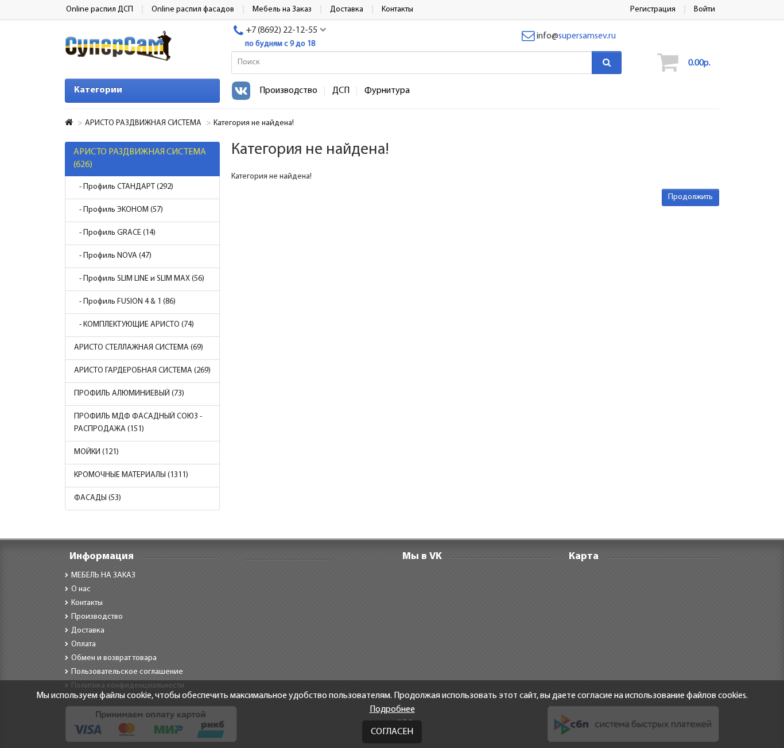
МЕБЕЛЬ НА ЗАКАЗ (103, 575)
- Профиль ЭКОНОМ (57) (118, 210)
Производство (288, 90)
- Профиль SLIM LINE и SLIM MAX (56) (139, 278)
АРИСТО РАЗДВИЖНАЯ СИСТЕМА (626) (139, 158)
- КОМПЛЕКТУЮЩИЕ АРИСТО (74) (134, 324)
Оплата (83, 644)
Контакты (87, 603)
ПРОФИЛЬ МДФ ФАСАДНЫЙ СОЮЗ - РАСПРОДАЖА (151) (138, 422)
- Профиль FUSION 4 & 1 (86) (125, 301)
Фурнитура (387, 90)
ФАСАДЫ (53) (97, 498)
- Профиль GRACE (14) (115, 232)
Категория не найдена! (254, 123)
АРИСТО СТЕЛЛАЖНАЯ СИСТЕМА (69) (138, 347)
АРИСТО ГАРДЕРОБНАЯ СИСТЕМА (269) (142, 370)
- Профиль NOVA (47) (113, 255)
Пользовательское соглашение (127, 672)
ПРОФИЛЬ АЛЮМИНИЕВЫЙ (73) (129, 393)
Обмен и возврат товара (114, 658)
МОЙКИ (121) (96, 452)
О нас (81, 589)
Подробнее (392, 709)
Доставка (87, 630)
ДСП (341, 90)
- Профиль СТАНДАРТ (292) (123, 187)
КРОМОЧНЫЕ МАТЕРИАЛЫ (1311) (131, 475)
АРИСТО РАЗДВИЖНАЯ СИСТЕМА (143, 123)
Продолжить (690, 197)
